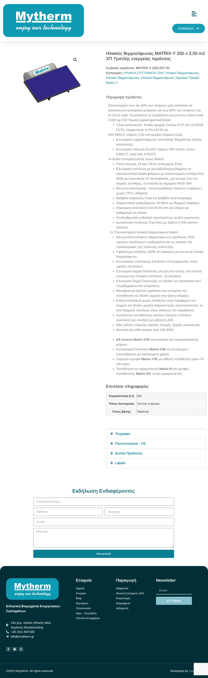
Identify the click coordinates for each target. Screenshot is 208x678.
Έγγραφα (122, 434)
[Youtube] (14, 649)
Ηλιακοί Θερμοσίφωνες (182, 73)
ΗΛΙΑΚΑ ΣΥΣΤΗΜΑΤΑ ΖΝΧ (144, 73)
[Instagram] (21, 649)
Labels (120, 463)
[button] (75, 59)
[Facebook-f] (8, 649)
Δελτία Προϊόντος (129, 453)
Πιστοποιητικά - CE (130, 443)
